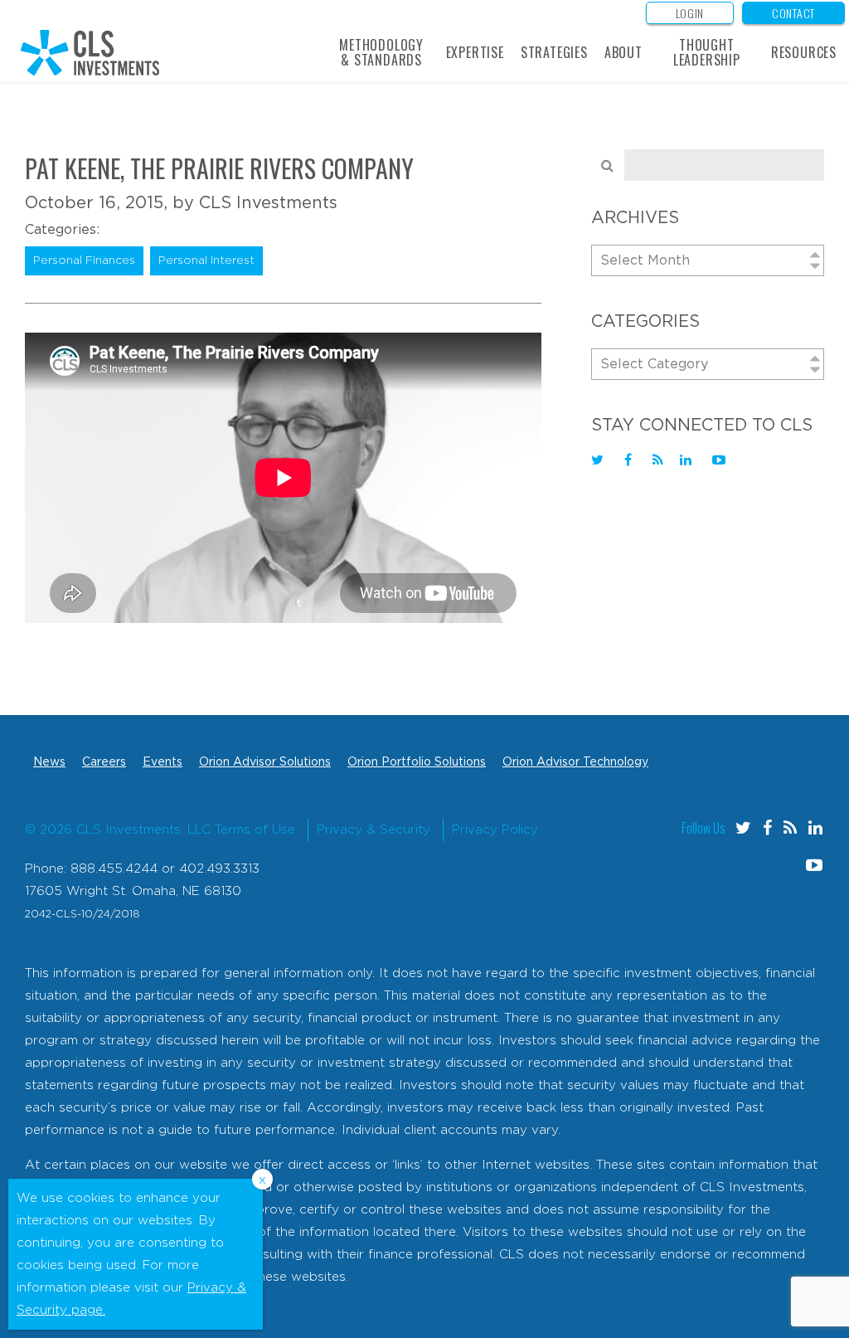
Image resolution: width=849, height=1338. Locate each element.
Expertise (475, 52)
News (49, 762)
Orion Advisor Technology (575, 762)
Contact (793, 13)
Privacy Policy (495, 830)
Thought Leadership (706, 52)
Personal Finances (84, 260)
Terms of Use (255, 830)
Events (162, 762)
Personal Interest (206, 260)
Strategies (554, 52)
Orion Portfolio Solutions (416, 762)
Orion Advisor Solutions (265, 762)
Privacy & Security (373, 830)
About (623, 52)
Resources (804, 52)
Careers (104, 762)
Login (690, 13)
